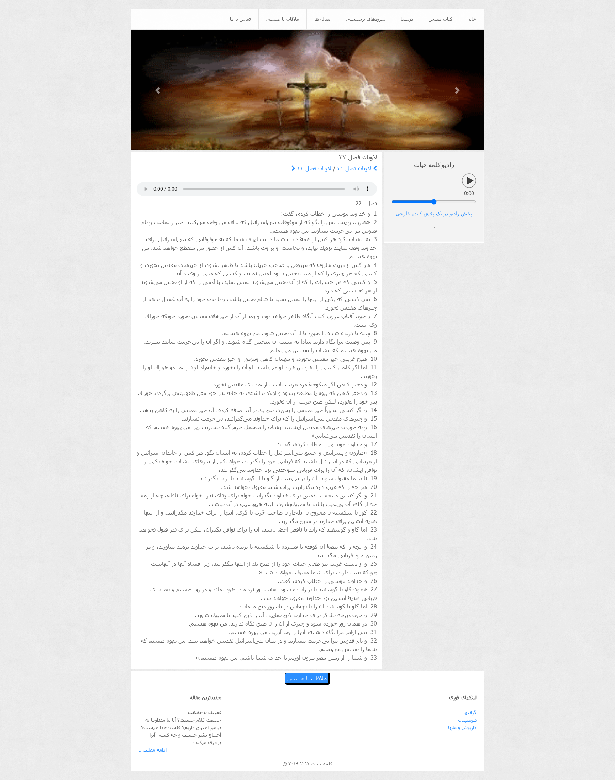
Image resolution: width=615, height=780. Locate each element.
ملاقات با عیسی (282, 19)
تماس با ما (240, 19)
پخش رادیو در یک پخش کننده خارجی (434, 213)
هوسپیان (467, 720)
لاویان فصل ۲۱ (355, 168)
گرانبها (470, 712)
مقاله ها (322, 19)
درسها (407, 19)
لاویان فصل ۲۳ (313, 168)
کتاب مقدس (440, 19)
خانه (472, 19)
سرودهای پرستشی (365, 19)
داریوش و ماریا (462, 727)
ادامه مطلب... (152, 750)
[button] (157, 90)
